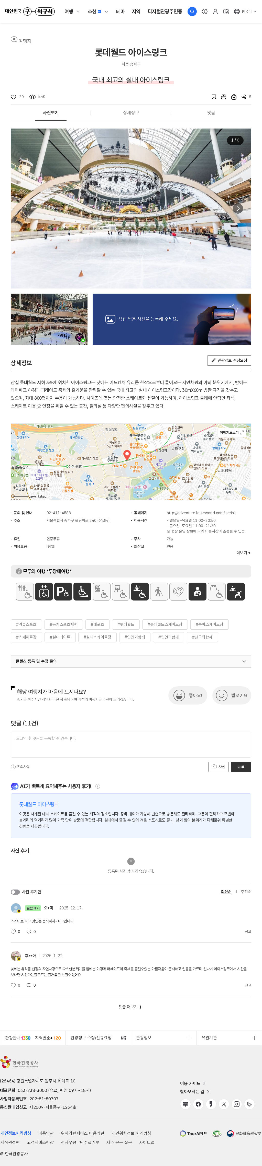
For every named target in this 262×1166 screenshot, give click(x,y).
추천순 (246, 891)
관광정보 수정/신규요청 (91, 1037)
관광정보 (143, 1037)
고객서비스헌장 (40, 1142)
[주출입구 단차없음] (82, 592)
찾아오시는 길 (192, 1091)
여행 (68, 11)
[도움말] (13, 766)
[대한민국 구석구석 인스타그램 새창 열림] (236, 1104)
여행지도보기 (232, 433)
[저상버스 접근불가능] (121, 592)
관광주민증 (165, 11)
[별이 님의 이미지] (49, 319)
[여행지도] (226, 11)
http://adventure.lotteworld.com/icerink (201, 513)
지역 (136, 11)
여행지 (24, 41)
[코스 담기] (231, 97)
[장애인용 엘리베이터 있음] (44, 592)
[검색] (192, 11)
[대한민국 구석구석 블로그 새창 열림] (185, 1104)
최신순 (226, 891)
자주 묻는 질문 (119, 1142)
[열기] (244, 661)
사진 (221, 766)
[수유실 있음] (197, 592)
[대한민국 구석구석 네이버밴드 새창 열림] (249, 1104)
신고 (248, 931)
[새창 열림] (221, 97)
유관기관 (209, 1037)
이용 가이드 (190, 1083)
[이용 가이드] (205, 11)
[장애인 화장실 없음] (25, 592)
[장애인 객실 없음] (217, 592)
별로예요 (239, 695)
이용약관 (46, 1133)
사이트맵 (147, 1142)
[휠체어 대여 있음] (140, 592)
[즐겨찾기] (211, 97)
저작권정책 (10, 1142)
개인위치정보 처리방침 (131, 1133)
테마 (120, 11)
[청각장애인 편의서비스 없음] (178, 592)
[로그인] (215, 11)
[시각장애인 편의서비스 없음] (159, 592)
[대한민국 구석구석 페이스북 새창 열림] (198, 1104)
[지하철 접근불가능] (102, 592)
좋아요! (195, 695)
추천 (92, 11)
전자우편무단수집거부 (80, 1142)
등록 (240, 766)
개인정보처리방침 (16, 1133)
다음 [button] (238, 208)
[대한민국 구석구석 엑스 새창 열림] (224, 1104)
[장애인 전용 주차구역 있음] (63, 592)
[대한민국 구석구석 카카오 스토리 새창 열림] (211, 1104)
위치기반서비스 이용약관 (82, 1133)
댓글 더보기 (128, 1007)
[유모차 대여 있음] (236, 592)
